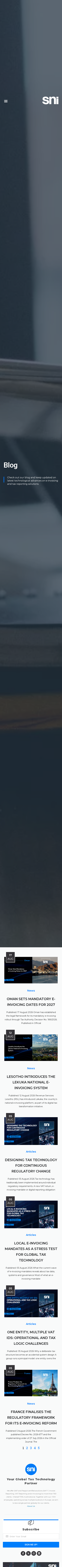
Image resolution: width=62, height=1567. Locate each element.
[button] (6, 101)
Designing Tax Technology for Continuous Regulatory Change (31, 1165)
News (31, 990)
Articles (31, 1151)
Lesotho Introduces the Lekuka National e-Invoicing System (31, 1082)
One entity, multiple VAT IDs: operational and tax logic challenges (31, 1337)
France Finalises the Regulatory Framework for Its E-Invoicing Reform (31, 1417)
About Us (31, 1506)
